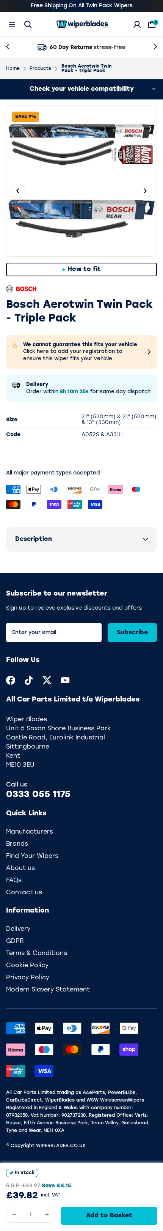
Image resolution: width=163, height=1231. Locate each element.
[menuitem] (10, 687)
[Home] (82, 24)
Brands (17, 851)
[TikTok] (28, 687)
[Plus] (47, 1214)
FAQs (14, 887)
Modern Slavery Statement (48, 997)
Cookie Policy (27, 972)
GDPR (15, 948)
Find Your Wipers (32, 863)
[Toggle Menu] (12, 24)
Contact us (24, 900)
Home (13, 68)
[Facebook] (10, 687)
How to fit (84, 269)
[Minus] (14, 1214)
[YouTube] (65, 687)
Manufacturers (29, 839)
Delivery (18, 936)
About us (20, 875)
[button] (81, 546)
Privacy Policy (27, 985)
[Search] (27, 24)
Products (40, 68)
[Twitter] (47, 687)
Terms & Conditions (36, 960)
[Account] (137, 24)
